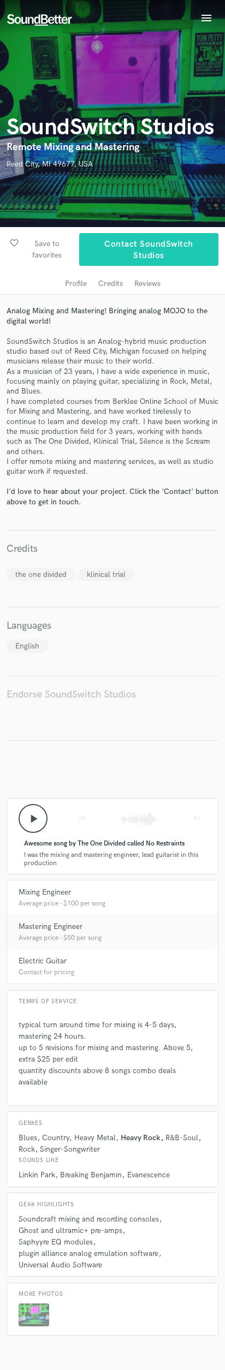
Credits (110, 283)
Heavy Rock (141, 1137)
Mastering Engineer (50, 926)
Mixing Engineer (45, 892)
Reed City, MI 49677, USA (50, 164)
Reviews (147, 283)
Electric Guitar (43, 961)
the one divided (41, 574)
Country (55, 1137)
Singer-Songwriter (70, 1149)
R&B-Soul (181, 1137)
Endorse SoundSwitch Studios (71, 694)
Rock (27, 1149)
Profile (76, 283)
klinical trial (106, 574)
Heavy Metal (95, 1137)
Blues (28, 1137)
